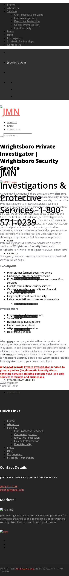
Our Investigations (25, 18)
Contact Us (14, 44)
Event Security (22, 28)
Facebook (12, 122)
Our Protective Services (28, 14)
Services (12, 11)
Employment (14, 38)
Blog (10, 34)
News (10, 31)
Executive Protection (27, 21)
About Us (13, 8)
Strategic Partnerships (21, 41)
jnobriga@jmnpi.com (12, 489)
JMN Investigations (25, 569)
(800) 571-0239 (16, 62)
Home (11, 4)
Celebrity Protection (26, 24)
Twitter (10, 126)
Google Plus (13, 129)
